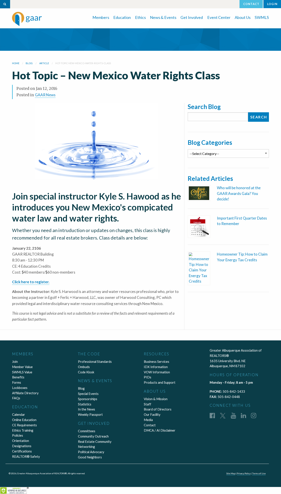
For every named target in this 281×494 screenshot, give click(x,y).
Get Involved (191, 17)
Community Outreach (93, 436)
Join (15, 361)
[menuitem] (100, 17)
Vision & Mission (156, 399)
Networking (86, 447)
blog (29, 63)
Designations (21, 446)
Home (15, 63)
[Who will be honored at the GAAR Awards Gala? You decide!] (199, 192)
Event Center (219, 17)
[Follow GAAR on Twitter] (223, 415)
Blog (81, 388)
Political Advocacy (91, 452)
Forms (16, 382)
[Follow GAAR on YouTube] (233, 415)
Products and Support (159, 382)
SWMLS (262, 17)
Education (122, 17)
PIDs (147, 377)
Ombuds (84, 367)
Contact (251, 4)
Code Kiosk (86, 372)
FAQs (16, 398)
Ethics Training (22, 430)
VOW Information (157, 372)
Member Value (22, 367)
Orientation (20, 441)
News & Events (163, 17)
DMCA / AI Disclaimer (159, 430)
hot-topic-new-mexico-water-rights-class (83, 63)
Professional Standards (95, 361)
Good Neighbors (90, 457)
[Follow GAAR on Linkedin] (243, 415)
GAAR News (45, 95)
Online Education (24, 420)
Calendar (18, 414)
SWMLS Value (22, 372)
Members (100, 17)
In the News (86, 409)
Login (272, 4)
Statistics (84, 404)
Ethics (140, 17)
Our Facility (152, 414)
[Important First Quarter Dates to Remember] (199, 226)
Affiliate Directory (25, 393)
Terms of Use (259, 473)
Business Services (156, 361)
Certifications (22, 451)
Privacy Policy (243, 473)
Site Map (230, 473)
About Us (242, 17)
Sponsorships (87, 399)
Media (148, 420)
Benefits (18, 377)
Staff (147, 404)
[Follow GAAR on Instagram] (253, 415)
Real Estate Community (95, 441)
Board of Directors (157, 409)
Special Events (88, 394)
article (44, 63)
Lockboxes (19, 388)
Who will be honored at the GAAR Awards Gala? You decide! (239, 193)
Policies (17, 435)
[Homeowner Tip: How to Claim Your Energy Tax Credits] (199, 267)
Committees (86, 431)
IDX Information (156, 367)
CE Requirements (24, 425)
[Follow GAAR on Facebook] (212, 415)
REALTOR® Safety (26, 456)
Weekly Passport (90, 414)
